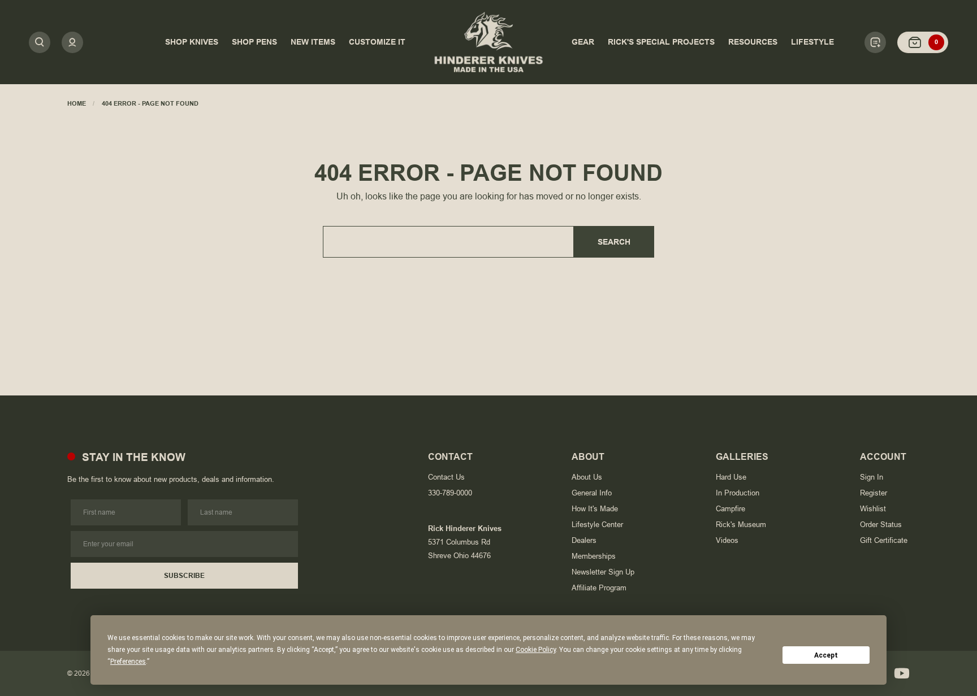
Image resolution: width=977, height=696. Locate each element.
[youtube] (902, 673)
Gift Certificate (883, 540)
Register (873, 493)
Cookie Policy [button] (536, 650)
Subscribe (184, 576)
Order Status (881, 524)
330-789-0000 (450, 493)
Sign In (871, 477)
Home (76, 103)
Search (614, 241)
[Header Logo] (488, 42)
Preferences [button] (128, 661)
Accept (826, 655)
